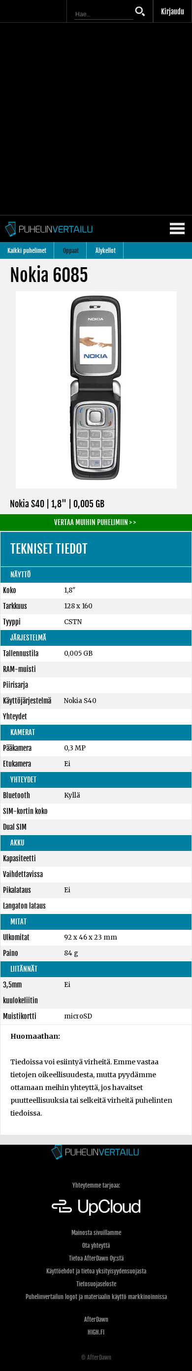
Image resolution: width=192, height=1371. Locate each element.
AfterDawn (96, 1319)
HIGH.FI (96, 1332)
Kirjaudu (172, 11)
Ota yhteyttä (96, 1245)
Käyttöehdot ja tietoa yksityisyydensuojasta (96, 1271)
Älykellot (106, 250)
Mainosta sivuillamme (96, 1232)
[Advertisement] (96, 119)
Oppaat (71, 250)
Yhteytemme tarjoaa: (96, 1185)
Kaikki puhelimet (26, 250)
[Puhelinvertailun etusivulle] (96, 1153)
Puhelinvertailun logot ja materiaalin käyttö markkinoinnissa (96, 1297)
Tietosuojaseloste (96, 1284)
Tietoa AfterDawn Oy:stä (96, 1258)
